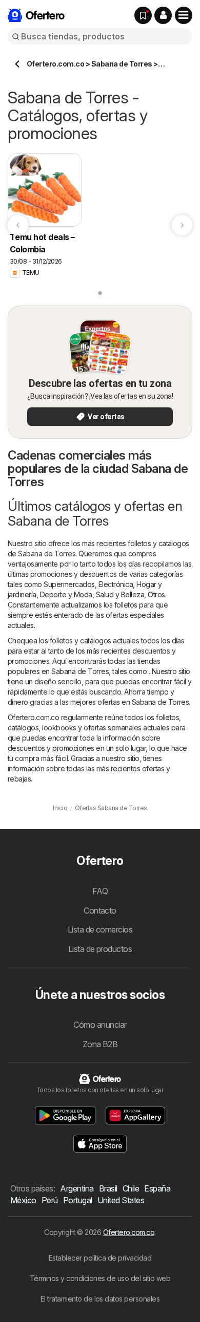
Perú (50, 1200)
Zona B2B (100, 1044)
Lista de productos (100, 949)
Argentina (76, 1188)
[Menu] (183, 15)
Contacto (100, 910)
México (23, 1200)
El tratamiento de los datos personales (100, 1298)
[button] (163, 15)
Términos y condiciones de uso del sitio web (100, 1278)
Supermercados (69, 584)
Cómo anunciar (99, 1025)
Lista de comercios (100, 929)
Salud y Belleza (120, 594)
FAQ (100, 891)
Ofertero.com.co (128, 1232)
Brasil (108, 1188)
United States (120, 1200)
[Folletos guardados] (143, 15)
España (157, 1188)
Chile (131, 1188)
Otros (156, 594)
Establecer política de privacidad (100, 1257)
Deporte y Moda (66, 594)
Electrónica (115, 584)
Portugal (77, 1200)
